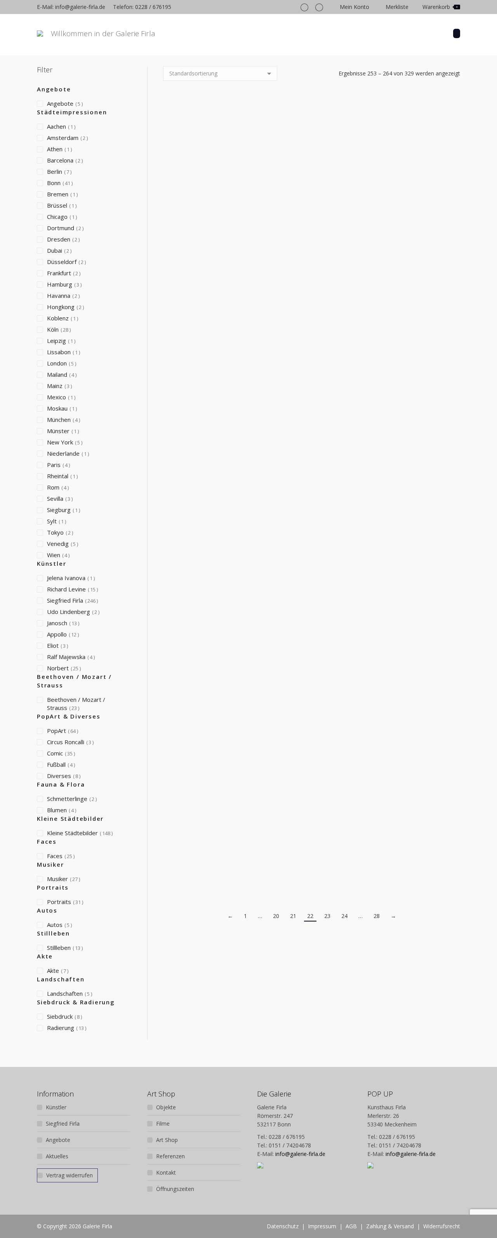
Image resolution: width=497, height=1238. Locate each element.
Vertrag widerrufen (69, 1175)
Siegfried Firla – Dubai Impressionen (416, 215)
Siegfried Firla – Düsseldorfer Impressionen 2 (416, 417)
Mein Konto (354, 6)
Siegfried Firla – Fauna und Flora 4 (207, 836)
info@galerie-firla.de (300, 1154)
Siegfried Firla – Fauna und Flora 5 (416, 836)
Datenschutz (283, 1226)
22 (310, 916)
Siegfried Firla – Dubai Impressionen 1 (207, 417)
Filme (163, 1123)
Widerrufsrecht (441, 1226)
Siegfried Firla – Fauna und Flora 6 (312, 836)
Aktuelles (57, 1156)
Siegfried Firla (63, 1123)
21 (293, 916)
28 (377, 916)
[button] (207, 196)
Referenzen (170, 1156)
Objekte (166, 1107)
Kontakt (166, 1172)
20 (276, 916)
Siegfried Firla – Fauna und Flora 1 (312, 620)
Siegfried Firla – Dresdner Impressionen (311, 215)
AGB (351, 1226)
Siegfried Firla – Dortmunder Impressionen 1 (207, 215)
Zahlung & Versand (390, 1226)
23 (327, 916)
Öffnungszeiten (175, 1189)
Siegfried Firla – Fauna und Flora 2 (416, 619)
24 (344, 916)
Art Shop (167, 1140)
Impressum (322, 1226)
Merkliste (397, 6)
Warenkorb (439, 6)
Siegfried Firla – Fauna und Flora (207, 617)
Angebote (58, 1140)
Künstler (56, 1107)
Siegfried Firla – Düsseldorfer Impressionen (311, 417)
